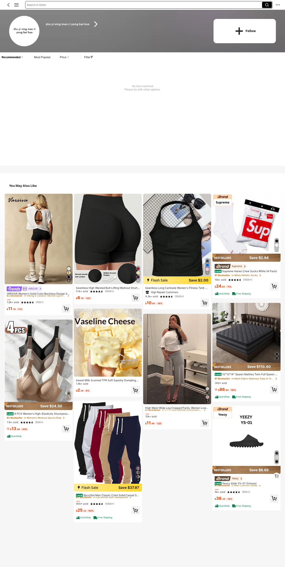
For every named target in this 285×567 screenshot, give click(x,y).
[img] (38, 406)
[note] (15, 436)
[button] (8, 5)
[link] (24, 31)
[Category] (16, 5)
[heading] (125, 24)
